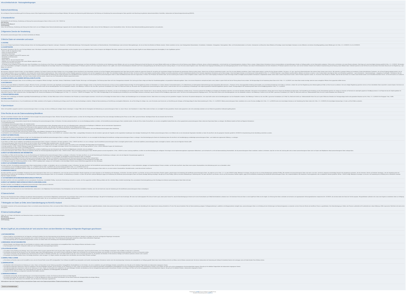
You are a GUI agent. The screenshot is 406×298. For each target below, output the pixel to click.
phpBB (197, 291)
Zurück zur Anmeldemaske (9, 286)
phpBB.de (210, 292)
